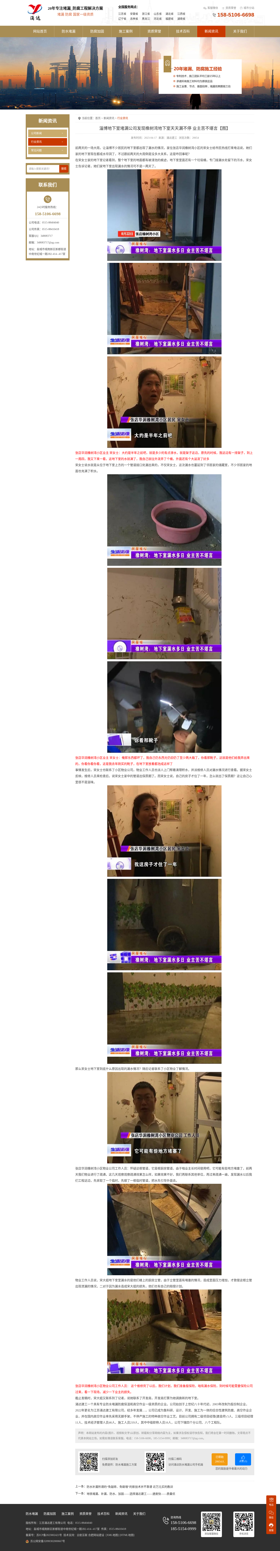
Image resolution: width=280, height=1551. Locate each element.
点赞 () (243, 1461)
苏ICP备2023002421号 (49, 1535)
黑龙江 (146, 18)
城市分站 (249, 7)
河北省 (158, 18)
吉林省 (134, 18)
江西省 (181, 13)
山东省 (158, 13)
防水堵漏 (68, 31)
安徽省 (134, 13)
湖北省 (170, 13)
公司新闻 (36, 133)
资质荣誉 (231, 7)
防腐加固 (97, 31)
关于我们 (240, 31)
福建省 (170, 18)
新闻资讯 (211, 31)
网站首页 (40, 31)
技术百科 (183, 31)
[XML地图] (112, 1535)
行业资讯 (36, 141)
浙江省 (146, 13)
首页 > (99, 118)
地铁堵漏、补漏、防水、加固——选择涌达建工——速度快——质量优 (131, 1493)
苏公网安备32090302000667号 (47, 1541)
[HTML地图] (127, 1535)
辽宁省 (122, 18)
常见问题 (36, 150)
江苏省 (122, 13)
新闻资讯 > (110, 118)
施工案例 (126, 31)
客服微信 (213, 7)
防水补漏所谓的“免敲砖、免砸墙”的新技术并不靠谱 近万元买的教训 (130, 1486)
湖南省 (181, 18)
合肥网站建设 (96, 1535)
